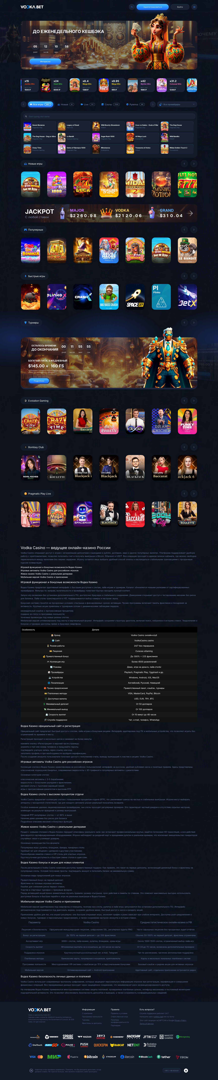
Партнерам (115, 1025)
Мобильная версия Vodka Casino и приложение (44, 577)
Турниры (85, 1020)
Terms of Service (147, 1024)
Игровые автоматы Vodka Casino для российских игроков (49, 570)
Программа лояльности (92, 1017)
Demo (30, 199)
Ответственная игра (119, 1017)
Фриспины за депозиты (92, 1023)
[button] (23, 104)
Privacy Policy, (181, 1020)
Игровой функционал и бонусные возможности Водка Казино (51, 567)
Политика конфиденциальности (120, 1021)
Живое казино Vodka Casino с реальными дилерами (46, 573)
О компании (87, 1013)
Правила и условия (119, 1013)
